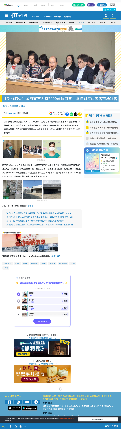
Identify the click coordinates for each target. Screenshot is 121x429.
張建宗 (34, 263)
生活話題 (14, 106)
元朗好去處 (95, 395)
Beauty (43, 5)
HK (18, 5)
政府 (26, 263)
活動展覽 (47, 395)
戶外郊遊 (73, 398)
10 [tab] (62, 28)
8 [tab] (57, 28)
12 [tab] (67, 28)
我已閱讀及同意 (98, 419)
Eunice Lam (11, 112)
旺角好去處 (48, 398)
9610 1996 (55, 256)
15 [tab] (62, 31)
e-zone (61, 5)
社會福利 (83, 398)
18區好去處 (114, 22)
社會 (23, 106)
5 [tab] (64, 26)
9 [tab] (60, 28)
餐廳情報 (64, 398)
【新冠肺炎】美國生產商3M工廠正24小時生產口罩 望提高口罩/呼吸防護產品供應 (39, 224)
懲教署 (30, 205)
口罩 (18, 263)
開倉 (60, 395)
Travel (26, 5)
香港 (43, 263)
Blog (52, 5)
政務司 (52, 263)
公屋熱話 (48, 17)
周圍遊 (102, 22)
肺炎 (6, 268)
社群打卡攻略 (79, 5)
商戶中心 (90, 5)
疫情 (73, 263)
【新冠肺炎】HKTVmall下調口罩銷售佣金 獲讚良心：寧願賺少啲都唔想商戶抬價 (39, 217)
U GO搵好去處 (110, 10)
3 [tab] (60, 26)
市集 (54, 395)
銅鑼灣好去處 (83, 395)
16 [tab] (64, 31)
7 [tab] (55, 28)
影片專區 (91, 22)
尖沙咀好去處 (69, 395)
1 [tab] (55, 26)
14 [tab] (60, 31)
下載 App (103, 5)
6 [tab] (67, 26)
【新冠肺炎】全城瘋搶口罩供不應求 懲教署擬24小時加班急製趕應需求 (34, 220)
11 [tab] (64, 28)
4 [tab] (62, 26)
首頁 (5, 106)
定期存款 (67, 17)
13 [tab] (57, 31)
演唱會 (9, 22)
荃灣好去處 (107, 395)
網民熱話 (46, 406)
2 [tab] (57, 26)
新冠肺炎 (8, 263)
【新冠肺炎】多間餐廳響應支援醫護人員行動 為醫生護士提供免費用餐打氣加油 (38, 213)
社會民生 (63, 263)
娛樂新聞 (57, 17)
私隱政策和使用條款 (66, 418)
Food (35, 5)
